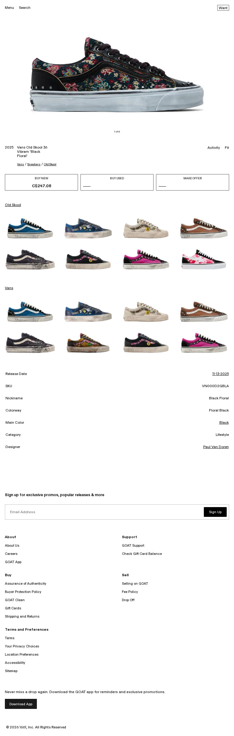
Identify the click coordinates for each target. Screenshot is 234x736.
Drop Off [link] (128, 600)
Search (24, 7)
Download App (20, 704)
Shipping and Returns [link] (22, 616)
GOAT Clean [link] (15, 600)
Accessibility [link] (15, 662)
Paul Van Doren (216, 447)
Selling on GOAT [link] (135, 583)
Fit (227, 148)
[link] (30, 228)
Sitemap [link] (11, 671)
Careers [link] (11, 554)
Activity (213, 148)
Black (224, 423)
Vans (20, 164)
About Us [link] (12, 545)
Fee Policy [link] (130, 592)
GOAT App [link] (13, 562)
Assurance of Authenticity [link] (25, 583)
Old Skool (50, 164)
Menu (9, 7)
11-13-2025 (220, 374)
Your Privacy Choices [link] (22, 646)
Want (223, 8)
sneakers (34, 164)
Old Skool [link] (13, 205)
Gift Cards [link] (13, 608)
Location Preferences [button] (21, 654)
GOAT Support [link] (133, 545)
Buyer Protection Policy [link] (23, 592)
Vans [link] (9, 288)
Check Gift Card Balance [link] (142, 554)
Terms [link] (9, 638)
